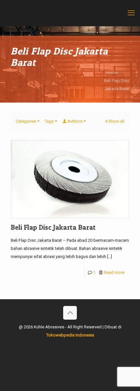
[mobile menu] (131, 12)
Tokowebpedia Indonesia (70, 335)
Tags (49, 121)
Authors (74, 121)
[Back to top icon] (70, 313)
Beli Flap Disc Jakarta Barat (53, 227)
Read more (114, 272)
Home (112, 72)
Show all (116, 121)
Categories (26, 121)
